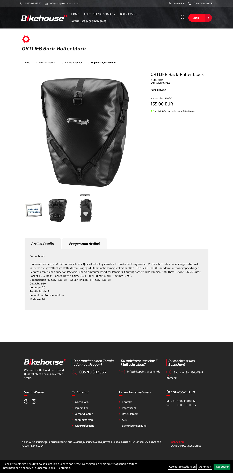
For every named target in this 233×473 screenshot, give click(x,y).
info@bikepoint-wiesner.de (143, 371)
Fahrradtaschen (74, 62)
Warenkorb (82, 401)
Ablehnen (205, 466)
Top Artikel (81, 407)
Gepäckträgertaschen (103, 62)
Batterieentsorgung (134, 425)
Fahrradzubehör (47, 62)
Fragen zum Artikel (84, 243)
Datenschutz (130, 413)
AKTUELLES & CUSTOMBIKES (88, 21)
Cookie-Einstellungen (182, 466)
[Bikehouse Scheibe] (44, 18)
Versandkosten (84, 413)
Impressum (129, 407)
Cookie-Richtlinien (58, 467)
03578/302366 (33, 3)
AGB (124, 419)
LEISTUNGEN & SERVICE (98, 14)
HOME (75, 14)
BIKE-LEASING (128, 14)
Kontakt (127, 401)
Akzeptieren (222, 466)
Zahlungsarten (84, 419)
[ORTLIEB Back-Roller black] (85, 132)
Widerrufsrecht (84, 425)
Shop (196, 17)
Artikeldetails (42, 243)
